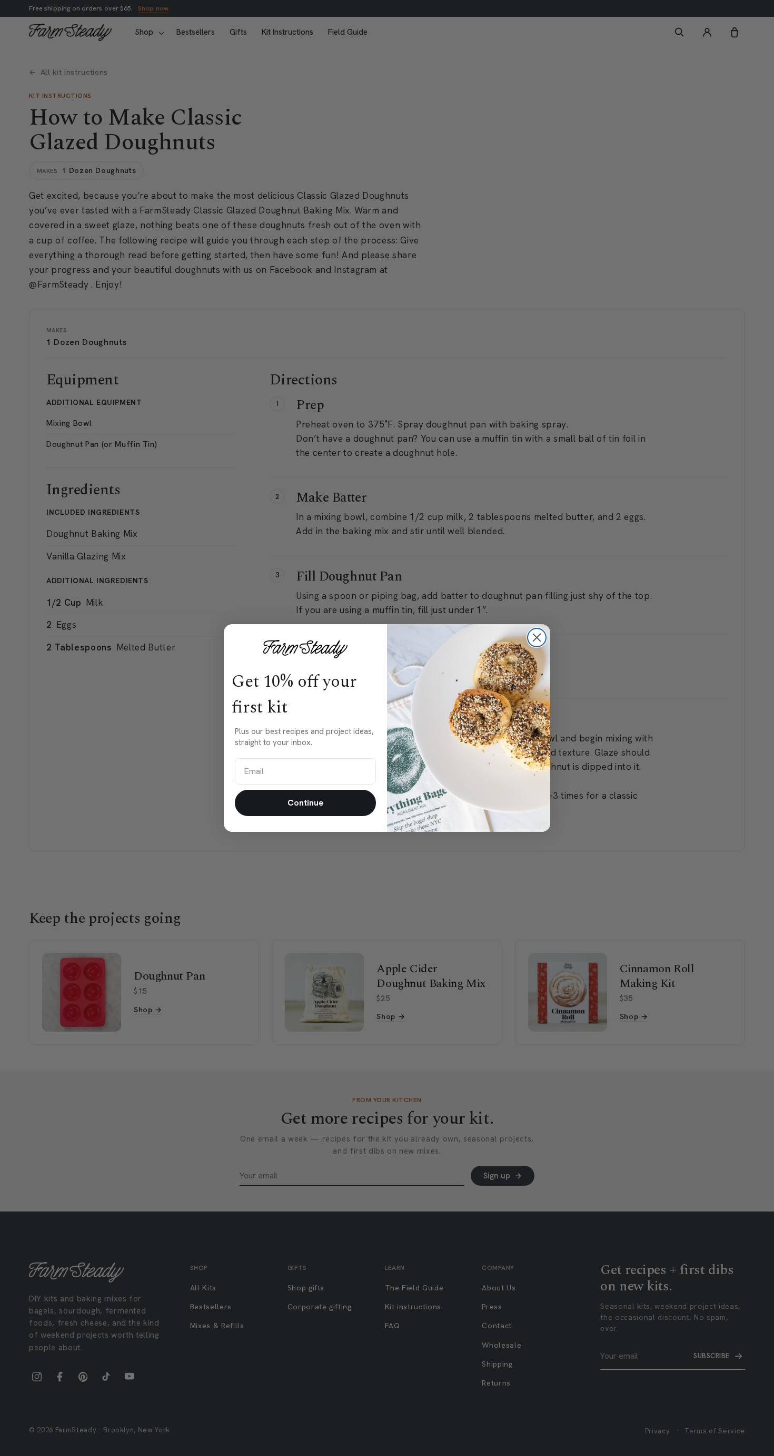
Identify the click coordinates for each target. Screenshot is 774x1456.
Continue (305, 802)
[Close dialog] (537, 637)
